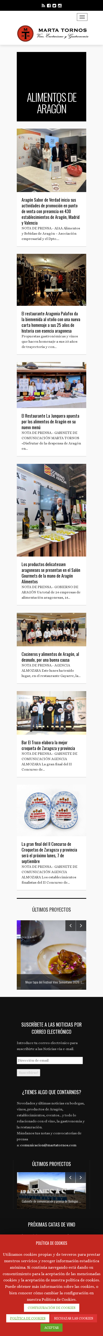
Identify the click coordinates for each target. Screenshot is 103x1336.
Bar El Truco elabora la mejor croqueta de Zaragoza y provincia (48, 745)
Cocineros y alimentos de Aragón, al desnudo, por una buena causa (50, 657)
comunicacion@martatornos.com (48, 1145)
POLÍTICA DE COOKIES (28, 1318)
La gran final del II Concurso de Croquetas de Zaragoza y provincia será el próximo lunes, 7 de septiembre (49, 852)
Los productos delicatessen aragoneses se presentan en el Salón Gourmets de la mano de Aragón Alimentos (51, 573)
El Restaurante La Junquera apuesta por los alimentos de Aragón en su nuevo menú (50, 421)
